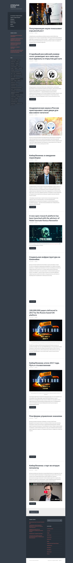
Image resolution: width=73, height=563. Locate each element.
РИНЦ (14, 76)
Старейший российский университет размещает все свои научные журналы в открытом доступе (16, 39)
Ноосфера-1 (49, 549)
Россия (48, 553)
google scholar (13, 61)
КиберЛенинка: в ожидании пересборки (42, 156)
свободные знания (19, 103)
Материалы (49, 547)
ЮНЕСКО (19, 80)
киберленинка (13, 85)
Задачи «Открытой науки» (15, 17)
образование (17, 94)
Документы (12, 20)
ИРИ (11, 73)
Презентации (13, 22)
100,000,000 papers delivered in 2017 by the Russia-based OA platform (43, 312)
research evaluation (14, 66)
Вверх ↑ (60, 560)
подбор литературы (14, 99)
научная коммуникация (17, 89)
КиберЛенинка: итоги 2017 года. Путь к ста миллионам (44, 364)
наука (12, 89)
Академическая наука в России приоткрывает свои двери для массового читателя (15, 43)
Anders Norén (55, 560)
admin (36, 222)
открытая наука (13, 96)
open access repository (54, 243)
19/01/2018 (31, 317)
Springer (12, 68)
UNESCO (16, 68)
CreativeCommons (50, 528)
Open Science (49, 537)
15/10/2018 (31, 222)
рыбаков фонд (13, 103)
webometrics (20, 68)
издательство (13, 82)
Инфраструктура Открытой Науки (53, 543)
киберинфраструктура (14, 84)
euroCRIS (48, 530)
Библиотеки (49, 539)
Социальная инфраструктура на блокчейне (44, 258)
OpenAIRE (17, 63)
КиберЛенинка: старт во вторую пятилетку (44, 466)
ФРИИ (15, 80)
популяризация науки (14, 101)
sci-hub (19, 66)
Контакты (12, 26)
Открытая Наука (14, 6)
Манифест (12, 19)
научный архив (13, 90)
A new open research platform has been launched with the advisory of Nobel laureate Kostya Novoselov (16, 51)
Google (48, 532)
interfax (17, 61)
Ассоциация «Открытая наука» (16, 15)
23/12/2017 (31, 367)
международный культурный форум (16, 87)
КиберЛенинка (49, 545)
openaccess (12, 63)
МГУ (14, 73)
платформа (16, 98)
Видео (11, 24)
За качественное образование (15, 71)
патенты (12, 98)
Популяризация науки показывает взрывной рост (45, 29)
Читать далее (32, 45)
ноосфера (12, 94)
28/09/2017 (31, 418)
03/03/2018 (31, 261)
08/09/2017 (31, 470)
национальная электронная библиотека (15, 93)
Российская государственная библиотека (15, 78)
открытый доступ (19, 96)
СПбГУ (12, 80)
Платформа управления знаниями (45, 416)
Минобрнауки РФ (18, 73)
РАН (11, 76)
